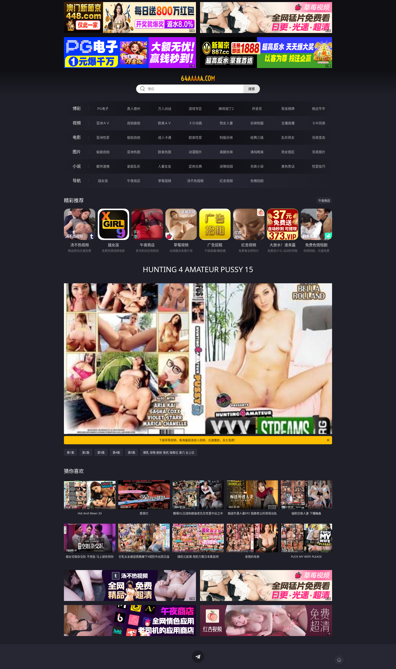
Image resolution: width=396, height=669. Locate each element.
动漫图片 (195, 152)
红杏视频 (226, 181)
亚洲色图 (133, 152)
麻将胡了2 (226, 108)
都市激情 (103, 166)
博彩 (77, 108)
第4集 (116, 452)
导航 (77, 180)
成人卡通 (164, 137)
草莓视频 (164, 181)
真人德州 (133, 108)
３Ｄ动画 (195, 123)
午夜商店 (133, 181)
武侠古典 (195, 166)
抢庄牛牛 (318, 108)
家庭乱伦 (133, 166)
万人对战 (164, 108)
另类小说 (257, 166)
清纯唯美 (257, 152)
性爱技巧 (318, 166)
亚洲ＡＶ (103, 123)
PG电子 (102, 108)
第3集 (101, 452)
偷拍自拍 (133, 137)
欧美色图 (164, 152)
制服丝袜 (226, 137)
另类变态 (318, 137)
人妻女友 (164, 166)
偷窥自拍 (103, 152)
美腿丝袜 (226, 152)
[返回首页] (339, 660)
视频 (77, 123)
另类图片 (318, 152)
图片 (77, 152)
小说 (77, 166)
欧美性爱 (195, 137)
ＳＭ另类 (318, 123)
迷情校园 (226, 166)
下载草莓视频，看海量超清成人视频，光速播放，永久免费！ (198, 440)
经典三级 (257, 137)
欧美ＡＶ (164, 123)
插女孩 (103, 181)
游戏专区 (195, 108)
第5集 (131, 452)
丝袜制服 (257, 123)
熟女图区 (288, 152)
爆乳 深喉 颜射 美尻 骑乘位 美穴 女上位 (168, 452)
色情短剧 (257, 181)
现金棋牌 (288, 108)
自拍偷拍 (133, 123)
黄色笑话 (288, 166)
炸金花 (257, 108)
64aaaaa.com (198, 78)
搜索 (251, 89)
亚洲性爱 (103, 137)
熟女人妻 (226, 123)
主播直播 (288, 123)
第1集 (70, 452)
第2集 (86, 452)
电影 (77, 137)
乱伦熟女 (288, 137)
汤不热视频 (195, 181)
